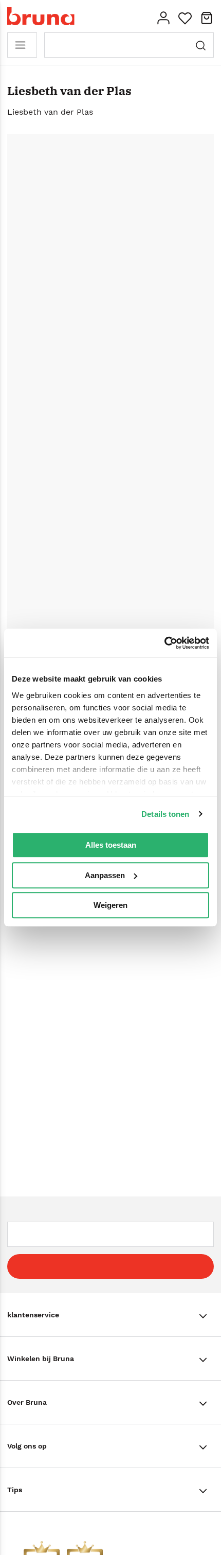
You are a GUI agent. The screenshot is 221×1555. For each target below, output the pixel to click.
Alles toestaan (110, 845)
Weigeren (110, 905)
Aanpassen (105, 875)
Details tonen (165, 814)
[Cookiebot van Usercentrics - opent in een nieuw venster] (164, 643)
